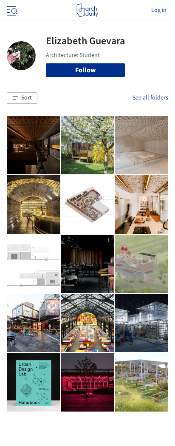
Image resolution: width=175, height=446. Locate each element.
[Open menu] (11, 10)
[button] (22, 98)
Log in (159, 10)
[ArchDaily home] (87, 10)
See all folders (150, 98)
